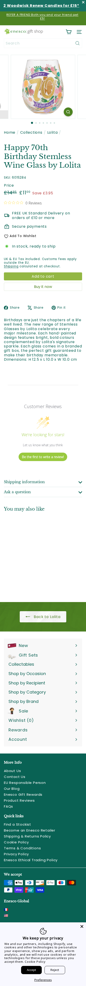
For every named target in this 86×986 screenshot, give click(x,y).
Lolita (52, 132)
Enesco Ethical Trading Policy (31, 860)
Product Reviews (19, 800)
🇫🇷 (6, 909)
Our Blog (11, 788)
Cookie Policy (16, 842)
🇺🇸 (6, 915)
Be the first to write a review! (43, 457)
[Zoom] (68, 111)
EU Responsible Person (25, 782)
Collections (31, 132)
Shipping (11, 266)
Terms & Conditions (22, 848)
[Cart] (68, 32)
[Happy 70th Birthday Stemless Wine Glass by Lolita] (32, 553)
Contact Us (14, 776)
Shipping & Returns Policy (27, 836)
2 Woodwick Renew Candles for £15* (41, 5)
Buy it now (43, 286)
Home (9, 132)
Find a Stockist (17, 824)
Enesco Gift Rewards (23, 794)
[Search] (77, 43)
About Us (12, 770)
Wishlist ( (20, 720)
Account (17, 739)
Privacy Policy (16, 854)
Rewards (18, 730)
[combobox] (43, 43)
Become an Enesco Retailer (29, 830)
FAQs (8, 806)
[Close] (82, 926)
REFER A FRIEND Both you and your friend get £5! (42, 17)
